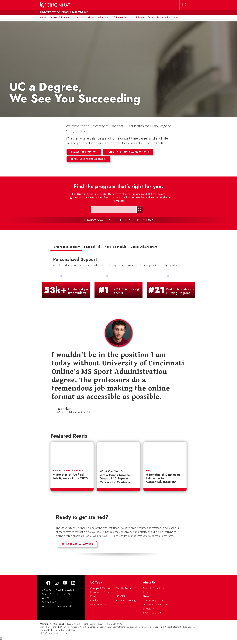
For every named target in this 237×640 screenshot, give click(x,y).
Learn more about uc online (88, 159)
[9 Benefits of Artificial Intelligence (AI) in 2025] (72, 454)
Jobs (145, 592)
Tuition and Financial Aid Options (128, 151)
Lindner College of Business (68, 470)
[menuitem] (43, 17)
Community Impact (154, 600)
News (146, 596)
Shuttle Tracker (125, 588)
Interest (122, 220)
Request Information (84, 151)
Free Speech (189, 627)
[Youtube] (65, 583)
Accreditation (69, 630)
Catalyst (94, 600)
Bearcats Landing (126, 600)
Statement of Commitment (112, 627)
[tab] (66, 247)
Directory (148, 608)
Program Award (95, 220)
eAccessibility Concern (152, 627)
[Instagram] (57, 583)
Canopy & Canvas (100, 588)
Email (93, 596)
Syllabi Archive (133, 627)
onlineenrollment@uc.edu (57, 606)
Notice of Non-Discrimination (84, 627)
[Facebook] (48, 583)
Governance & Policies (156, 604)
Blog (148, 470)
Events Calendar (152, 612)
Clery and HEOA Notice (58, 627)
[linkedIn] (73, 583)
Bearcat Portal (98, 604)
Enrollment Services (101, 592)
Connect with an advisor (77, 544)
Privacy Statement (173, 627)
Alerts (43, 627)
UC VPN (120, 596)
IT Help (120, 592)
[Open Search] (184, 5)
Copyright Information (50, 630)
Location (144, 220)
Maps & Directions (153, 588)
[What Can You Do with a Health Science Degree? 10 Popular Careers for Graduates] (118, 454)
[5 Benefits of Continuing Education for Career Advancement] (165, 454)
